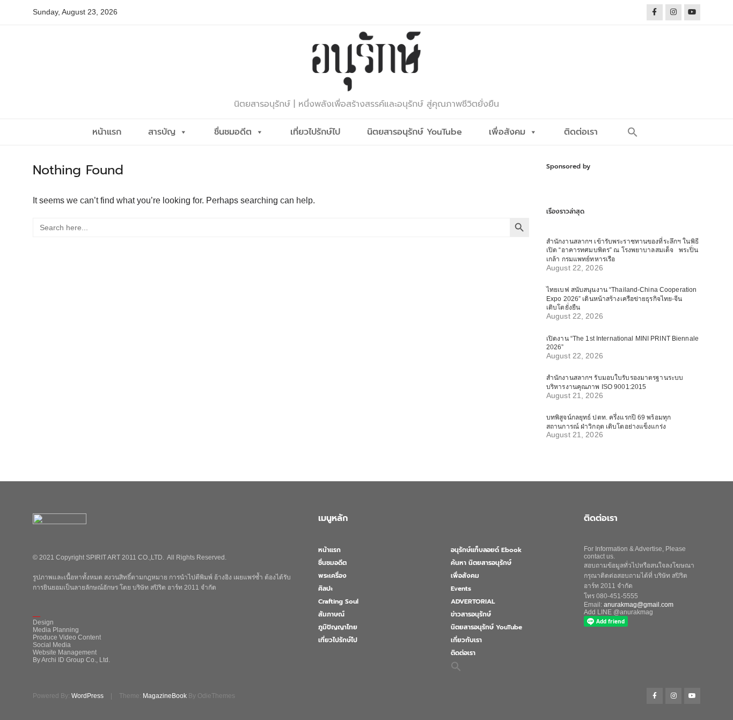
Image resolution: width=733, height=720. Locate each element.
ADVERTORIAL (473, 601)
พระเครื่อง (332, 576)
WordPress (87, 696)
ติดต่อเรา (581, 132)
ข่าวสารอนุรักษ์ (471, 614)
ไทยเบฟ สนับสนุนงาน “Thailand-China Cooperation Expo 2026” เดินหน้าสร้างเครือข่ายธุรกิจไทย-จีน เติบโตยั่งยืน (621, 298)
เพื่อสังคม (507, 132)
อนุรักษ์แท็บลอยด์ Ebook (486, 550)
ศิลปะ (325, 588)
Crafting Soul (338, 601)
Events (461, 588)
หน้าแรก (106, 132)
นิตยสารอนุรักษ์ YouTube (414, 132)
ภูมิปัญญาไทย (337, 627)
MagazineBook (165, 696)
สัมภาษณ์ (331, 614)
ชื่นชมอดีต (233, 132)
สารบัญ (161, 132)
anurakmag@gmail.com (638, 604)
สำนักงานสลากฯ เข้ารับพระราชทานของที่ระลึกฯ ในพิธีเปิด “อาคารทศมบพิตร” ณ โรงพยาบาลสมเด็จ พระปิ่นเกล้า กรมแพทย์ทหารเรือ (622, 250)
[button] (632, 132)
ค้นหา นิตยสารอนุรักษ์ (481, 563)
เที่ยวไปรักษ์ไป (315, 132)
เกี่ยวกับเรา (466, 640)
